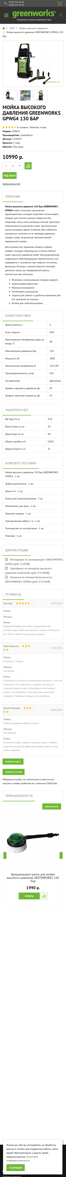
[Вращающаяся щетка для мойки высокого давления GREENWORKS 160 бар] (33, 843)
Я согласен (15, 1167)
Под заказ (10, 175)
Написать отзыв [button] (13, 772)
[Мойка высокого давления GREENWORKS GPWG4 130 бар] (10, 95)
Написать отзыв (38, 127)
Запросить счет (11, 184)
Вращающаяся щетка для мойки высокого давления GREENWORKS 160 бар (33, 877)
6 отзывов (22, 127)
